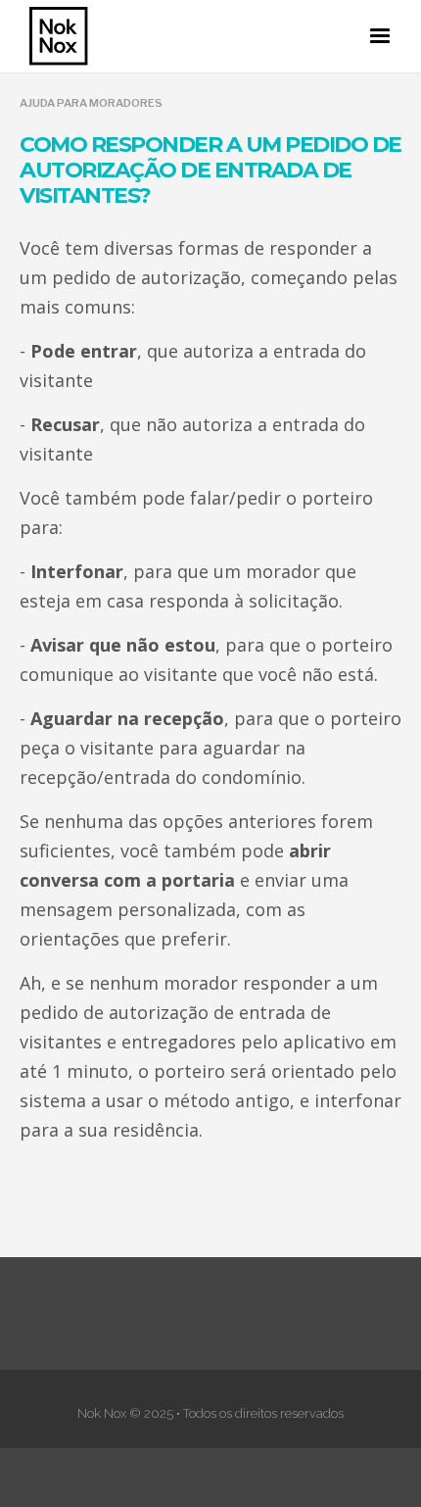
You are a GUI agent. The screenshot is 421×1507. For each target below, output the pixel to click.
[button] (380, 36)
